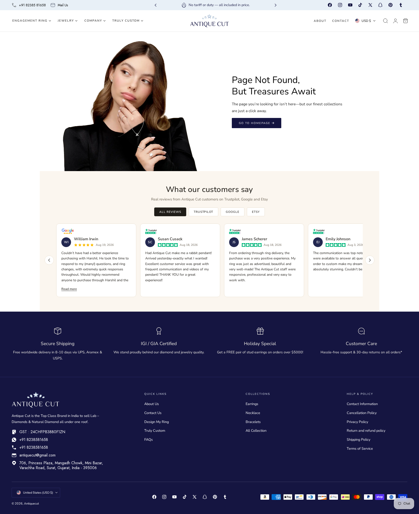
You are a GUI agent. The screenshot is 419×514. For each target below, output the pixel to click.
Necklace (253, 412)
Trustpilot (203, 212)
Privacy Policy (357, 421)
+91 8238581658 (33, 439)
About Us (151, 403)
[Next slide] (275, 5)
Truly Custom (154, 430)
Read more (69, 289)
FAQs (148, 439)
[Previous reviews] (49, 260)
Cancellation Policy (362, 412)
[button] (385, 21)
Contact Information (362, 403)
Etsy (256, 212)
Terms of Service (360, 448)
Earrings (252, 403)
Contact (340, 21)
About (320, 21)
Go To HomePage (254, 123)
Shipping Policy (358, 439)
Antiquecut (31, 503)
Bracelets (253, 421)
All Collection (256, 430)
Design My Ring (156, 421)
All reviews (170, 212)
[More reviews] (369, 260)
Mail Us (63, 5)
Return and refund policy (366, 430)
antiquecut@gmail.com (37, 455)
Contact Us (152, 412)
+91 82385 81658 (32, 5)
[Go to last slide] (155, 5)
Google (232, 212)
